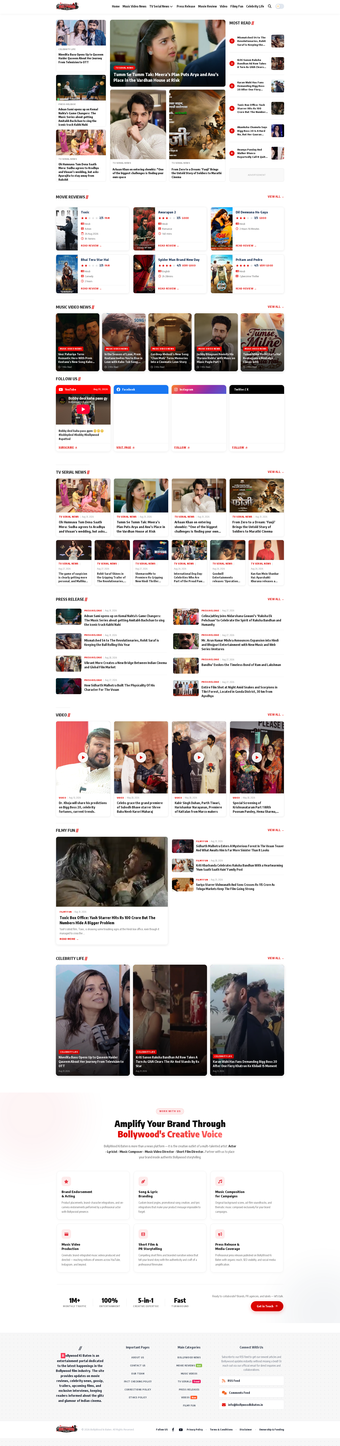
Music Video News (134, 6)
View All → (276, 196)
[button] (279, 6)
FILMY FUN (189, 1405)
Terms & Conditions (221, 1429)
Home (116, 6)
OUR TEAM (137, 1373)
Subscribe (66, 447)
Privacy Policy (195, 1429)
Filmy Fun (236, 6)
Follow (180, 447)
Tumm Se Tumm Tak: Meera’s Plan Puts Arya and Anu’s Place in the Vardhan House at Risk (166, 77)
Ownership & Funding (271, 1429)
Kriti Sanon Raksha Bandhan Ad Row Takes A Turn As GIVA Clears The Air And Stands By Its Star (251, 67)
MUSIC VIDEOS (189, 1373)
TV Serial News (159, 6)
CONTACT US (138, 1365)
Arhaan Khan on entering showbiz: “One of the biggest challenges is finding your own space (138, 173)
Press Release (186, 6)
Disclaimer (246, 1429)
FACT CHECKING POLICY (138, 1381)
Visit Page (123, 447)
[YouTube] (181, 1429)
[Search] (269, 6)
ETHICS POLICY (138, 1397)
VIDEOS (185, 1397)
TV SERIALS (185, 1381)
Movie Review (207, 6)
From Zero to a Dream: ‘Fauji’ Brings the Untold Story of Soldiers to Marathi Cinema (197, 173)
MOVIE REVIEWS (185, 1365)
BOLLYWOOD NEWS (189, 1357)
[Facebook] (173, 1429)
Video (223, 6)
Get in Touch (265, 1306)
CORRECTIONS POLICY (138, 1389)
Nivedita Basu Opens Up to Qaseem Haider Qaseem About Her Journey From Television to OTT (80, 58)
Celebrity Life (255, 6)
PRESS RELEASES (189, 1389)
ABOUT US (137, 1357)
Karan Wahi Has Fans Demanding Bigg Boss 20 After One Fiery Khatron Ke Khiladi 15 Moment (250, 89)
